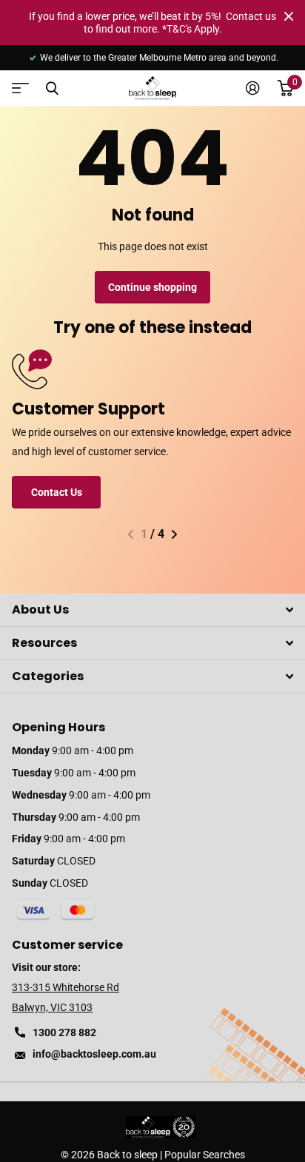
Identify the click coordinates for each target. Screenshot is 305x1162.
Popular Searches (204, 1155)
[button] (131, 534)
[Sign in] (253, 88)
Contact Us (56, 492)
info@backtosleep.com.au (94, 1054)
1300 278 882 (64, 1032)
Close (288, 16)
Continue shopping (152, 287)
